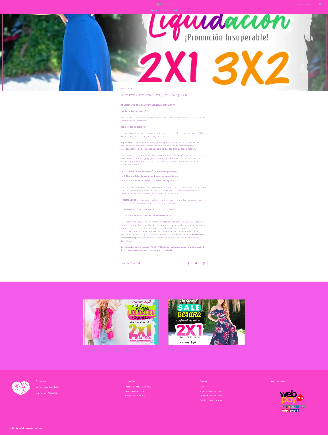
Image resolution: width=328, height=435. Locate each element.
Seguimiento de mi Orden (212, 391)
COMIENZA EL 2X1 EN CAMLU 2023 (108, 350)
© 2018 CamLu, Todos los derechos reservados (26, 428)
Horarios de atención (135, 391)
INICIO (154, 10)
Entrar (300, 4)
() (320, 4)
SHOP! (165, 10)
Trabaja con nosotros (135, 395)
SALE (175, 10)
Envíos (203, 386)
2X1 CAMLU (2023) (182, 350)
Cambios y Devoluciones (211, 395)
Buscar (308, 4)
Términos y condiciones (211, 400)
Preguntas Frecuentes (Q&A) (138, 386)
